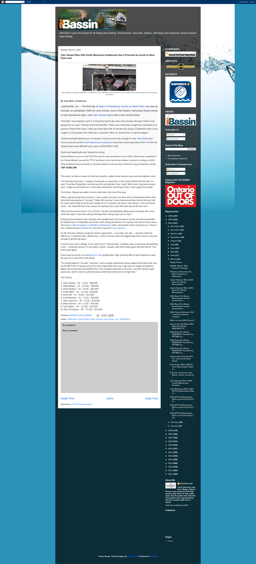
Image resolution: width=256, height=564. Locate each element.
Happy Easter (176, 262)
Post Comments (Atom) (82, 404)
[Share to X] (107, 315)
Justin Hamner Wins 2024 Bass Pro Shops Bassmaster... (181, 282)
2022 (170, 434)
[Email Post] (97, 315)
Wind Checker (174, 155)
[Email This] (102, 315)
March (174, 259)
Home (109, 398)
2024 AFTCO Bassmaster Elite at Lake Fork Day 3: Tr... (182, 399)
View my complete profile (176, 505)
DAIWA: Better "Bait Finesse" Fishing (179, 267)
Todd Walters (124, 319)
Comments (174, 139)
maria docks (109, 319)
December (175, 226)
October (174, 234)
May (173, 252)
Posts (171, 135)
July (173, 244)
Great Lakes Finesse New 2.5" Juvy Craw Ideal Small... (181, 358)
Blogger (153, 556)
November (175, 230)
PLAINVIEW (133, 556)
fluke (93, 319)
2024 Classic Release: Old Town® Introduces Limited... (182, 314)
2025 (170, 219)
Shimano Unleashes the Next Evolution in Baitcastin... (181, 274)
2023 (170, 430)
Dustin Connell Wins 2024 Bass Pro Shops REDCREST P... (181, 326)
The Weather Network (177, 159)
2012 (170, 470)
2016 (170, 456)
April (173, 255)
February (175, 422)
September (176, 237)
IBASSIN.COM (76, 315)
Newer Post (67, 398)
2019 (170, 445)
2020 (170, 441)
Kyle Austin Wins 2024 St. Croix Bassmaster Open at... (181, 366)
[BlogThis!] (105, 315)
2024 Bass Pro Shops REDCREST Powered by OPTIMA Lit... (181, 334)
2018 (170, 448)
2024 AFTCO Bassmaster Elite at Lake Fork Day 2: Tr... (182, 407)
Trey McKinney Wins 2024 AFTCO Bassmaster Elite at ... (182, 391)
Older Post (151, 398)
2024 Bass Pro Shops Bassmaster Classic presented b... (180, 298)
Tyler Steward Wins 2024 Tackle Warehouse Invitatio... (181, 383)
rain (116, 319)
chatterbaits (72, 319)
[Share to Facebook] (110, 315)
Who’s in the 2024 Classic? (182, 320)
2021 (170, 438)
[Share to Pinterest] (112, 315)
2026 (170, 216)
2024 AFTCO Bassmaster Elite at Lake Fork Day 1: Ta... (182, 415)
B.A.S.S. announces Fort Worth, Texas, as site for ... (182, 375)
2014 (170, 463)
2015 (170, 459)
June (173, 248)
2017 (170, 452)
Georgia (99, 319)
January (174, 426)
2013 (170, 467)
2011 (170, 474)
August (174, 241)
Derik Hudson (84, 319)
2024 (170, 223)
